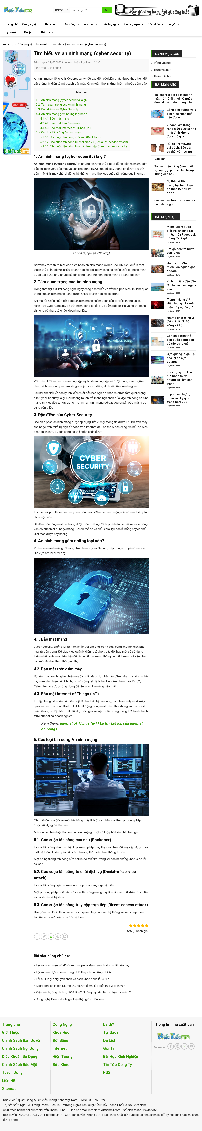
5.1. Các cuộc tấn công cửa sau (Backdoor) (70, 137)
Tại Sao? (110, 1032)
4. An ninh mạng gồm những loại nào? (61, 114)
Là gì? (172, 24)
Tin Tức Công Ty (117, 1064)
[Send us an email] (184, 1046)
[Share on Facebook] (37, 936)
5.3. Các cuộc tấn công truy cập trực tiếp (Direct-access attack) (83, 146)
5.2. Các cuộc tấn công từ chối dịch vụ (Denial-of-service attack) (84, 142)
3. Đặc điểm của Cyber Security (57, 109)
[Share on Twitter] (44, 936)
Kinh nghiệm (132, 24)
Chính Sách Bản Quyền (21, 1040)
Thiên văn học (163, 76)
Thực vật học (162, 70)
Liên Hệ (8, 1080)
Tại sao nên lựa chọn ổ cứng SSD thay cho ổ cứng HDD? (73, 972)
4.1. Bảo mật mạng (54, 118)
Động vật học (162, 63)
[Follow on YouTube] (191, 1046)
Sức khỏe (154, 24)
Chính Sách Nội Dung (20, 1048)
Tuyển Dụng (12, 1072)
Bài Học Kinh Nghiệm (121, 1056)
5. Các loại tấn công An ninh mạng (59, 132)
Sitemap (9, 1088)
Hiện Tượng (63, 1056)
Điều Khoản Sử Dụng (19, 1056)
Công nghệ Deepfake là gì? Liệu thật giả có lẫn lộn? (70, 999)
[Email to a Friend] (51, 936)
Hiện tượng (109, 24)
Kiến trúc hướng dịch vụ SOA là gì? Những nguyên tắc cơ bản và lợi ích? (83, 992)
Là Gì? (108, 1024)
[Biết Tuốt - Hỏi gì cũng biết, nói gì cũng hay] (25, 10)
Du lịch (28, 32)
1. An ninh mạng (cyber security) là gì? (61, 100)
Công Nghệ (62, 1024)
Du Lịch (109, 1040)
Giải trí (45, 32)
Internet (88, 24)
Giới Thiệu (10, 1032)
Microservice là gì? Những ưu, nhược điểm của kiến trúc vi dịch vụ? (80, 986)
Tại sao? (10, 32)
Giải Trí (109, 1048)
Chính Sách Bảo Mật (19, 1064)
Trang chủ (11, 24)
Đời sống (70, 24)
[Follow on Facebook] (170, 1046)
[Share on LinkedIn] (65, 936)
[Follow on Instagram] (177, 1046)
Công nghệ (29, 24)
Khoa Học (61, 1032)
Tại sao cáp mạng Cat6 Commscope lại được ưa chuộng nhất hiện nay (82, 965)
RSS (106, 1072)
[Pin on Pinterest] (58, 936)
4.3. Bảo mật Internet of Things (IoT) (66, 128)
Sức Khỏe (61, 1064)
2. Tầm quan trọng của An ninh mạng (61, 104)
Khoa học (50, 24)
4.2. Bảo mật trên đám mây (60, 123)
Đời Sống (60, 1040)
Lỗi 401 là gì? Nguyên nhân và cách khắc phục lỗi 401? (72, 979)
